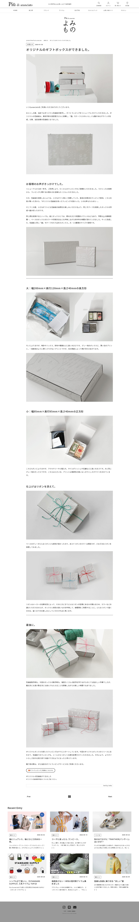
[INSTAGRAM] (64, 907)
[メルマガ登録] (75, 907)
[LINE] (69, 907)
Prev (29, 797)
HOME (65, 911)
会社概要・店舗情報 (71, 911)
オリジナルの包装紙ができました (38, 776)
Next (110, 797)
